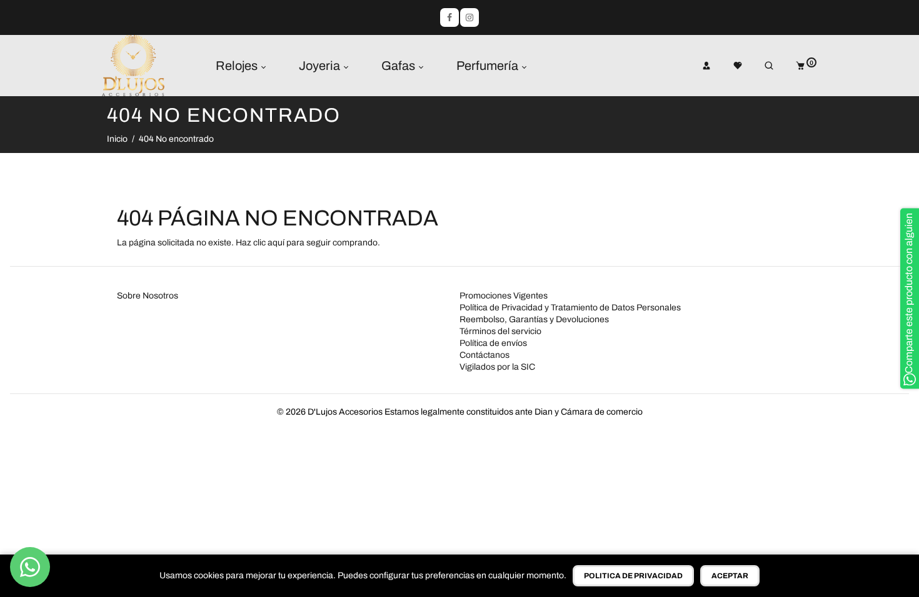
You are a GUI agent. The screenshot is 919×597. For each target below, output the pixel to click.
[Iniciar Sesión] (698, 65)
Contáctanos (485, 355)
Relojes (238, 65)
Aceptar (729, 575)
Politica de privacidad (633, 575)
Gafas (399, 65)
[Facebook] (449, 17)
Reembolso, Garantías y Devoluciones (534, 319)
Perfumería (488, 65)
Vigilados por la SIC (497, 367)
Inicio (117, 139)
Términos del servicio (500, 331)
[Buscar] (760, 65)
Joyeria (321, 65)
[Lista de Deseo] (729, 65)
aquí (276, 242)
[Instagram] (469, 17)
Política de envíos (493, 343)
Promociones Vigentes (504, 295)
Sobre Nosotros (147, 295)
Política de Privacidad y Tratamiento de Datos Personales (570, 307)
